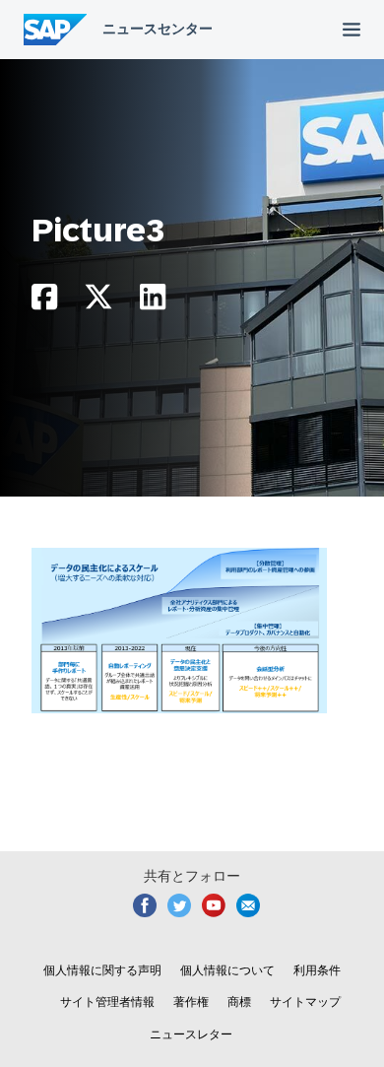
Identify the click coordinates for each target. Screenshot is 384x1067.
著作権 (191, 1002)
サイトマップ (305, 1002)
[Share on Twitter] (98, 302)
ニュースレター (191, 1034)
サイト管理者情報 (107, 1002)
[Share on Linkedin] (152, 302)
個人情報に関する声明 (102, 970)
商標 (239, 1002)
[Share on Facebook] (44, 302)
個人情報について (227, 970)
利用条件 (317, 970)
